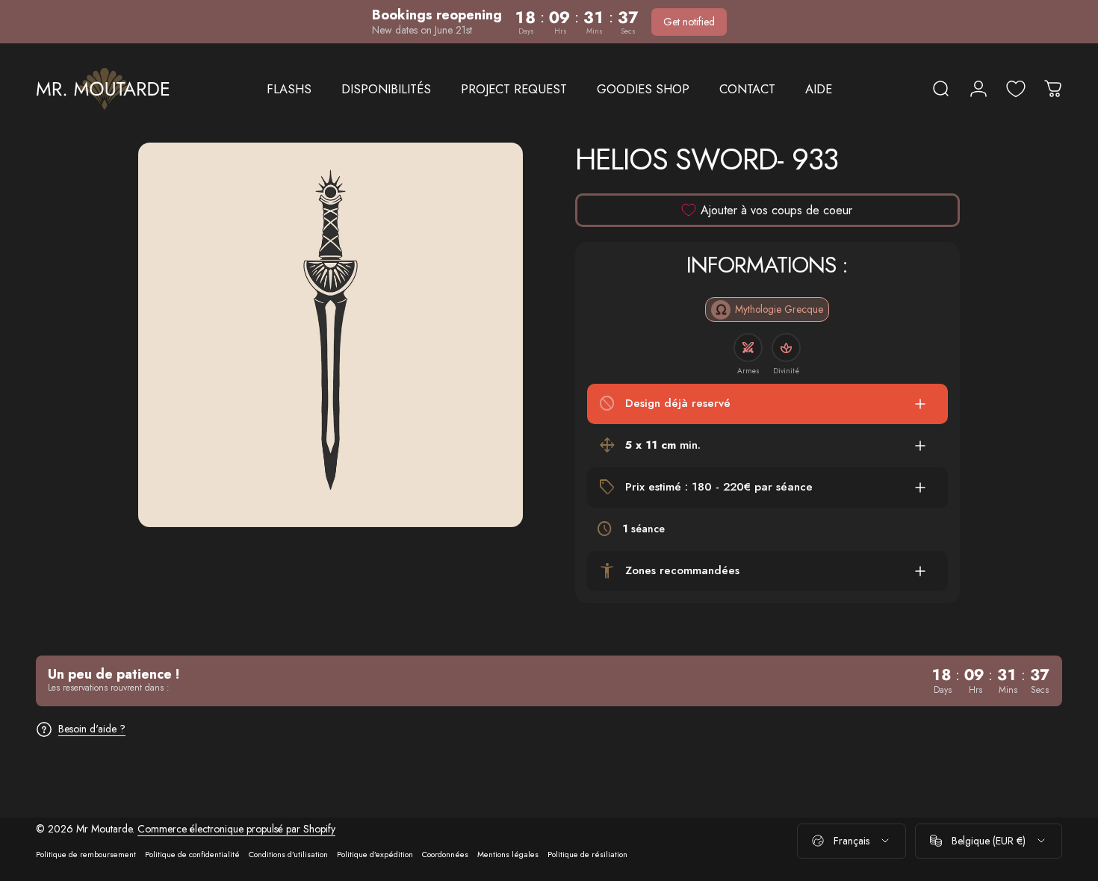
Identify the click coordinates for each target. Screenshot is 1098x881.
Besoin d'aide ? (91, 729)
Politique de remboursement (86, 854)
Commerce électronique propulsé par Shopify (236, 828)
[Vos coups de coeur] (1015, 89)
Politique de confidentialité (192, 854)
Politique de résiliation (587, 854)
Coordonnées (445, 854)
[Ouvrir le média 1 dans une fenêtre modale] (330, 335)
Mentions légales (508, 854)
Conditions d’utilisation (288, 854)
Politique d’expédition (375, 854)
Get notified (689, 21)
